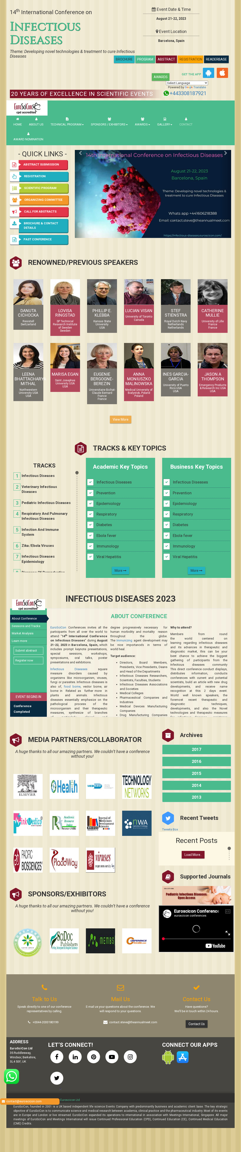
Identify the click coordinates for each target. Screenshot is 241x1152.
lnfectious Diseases (68, 669)
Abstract (166, 59)
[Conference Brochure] (153, 184)
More (119, 570)
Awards (161, 77)
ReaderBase (216, 59)
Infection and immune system (40, 532)
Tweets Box (170, 829)
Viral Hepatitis (108, 556)
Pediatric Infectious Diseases (46, 503)
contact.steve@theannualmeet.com (133, 1022)
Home (17, 124)
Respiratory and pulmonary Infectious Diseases (45, 516)
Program (145, 59)
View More (121, 419)
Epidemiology (108, 503)
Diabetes (104, 524)
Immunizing (124, 640)
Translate (199, 87)
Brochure (124, 59)
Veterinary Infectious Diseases (39, 489)
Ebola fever (106, 535)
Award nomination (28, 139)
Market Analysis (22, 633)
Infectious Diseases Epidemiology (38, 559)
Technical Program (66, 124)
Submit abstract (26, 650)
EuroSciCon (58, 627)
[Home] (27, 108)
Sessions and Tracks (26, 626)
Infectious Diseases (38, 476)
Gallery (163, 124)
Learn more (19, 641)
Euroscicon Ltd (70, 1100)
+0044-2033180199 (45, 1022)
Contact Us (197, 1024)
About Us (36, 124)
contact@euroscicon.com (24, 1101)
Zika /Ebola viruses (38, 546)
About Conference (24, 618)
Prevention (105, 493)
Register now (24, 660)
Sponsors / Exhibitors (108, 124)
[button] (43, 239)
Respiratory (106, 514)
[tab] (43, 239)
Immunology (107, 546)
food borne (72, 686)
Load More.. (193, 855)
